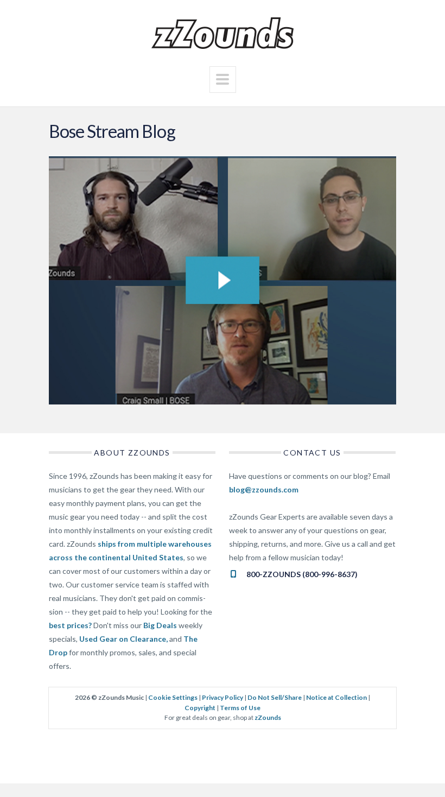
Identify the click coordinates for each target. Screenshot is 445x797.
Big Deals (160, 625)
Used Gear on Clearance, (123, 638)
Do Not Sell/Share (274, 697)
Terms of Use (240, 708)
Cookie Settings (173, 697)
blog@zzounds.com (263, 489)
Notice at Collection (336, 697)
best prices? (70, 625)
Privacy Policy (222, 697)
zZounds (268, 717)
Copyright (200, 708)
